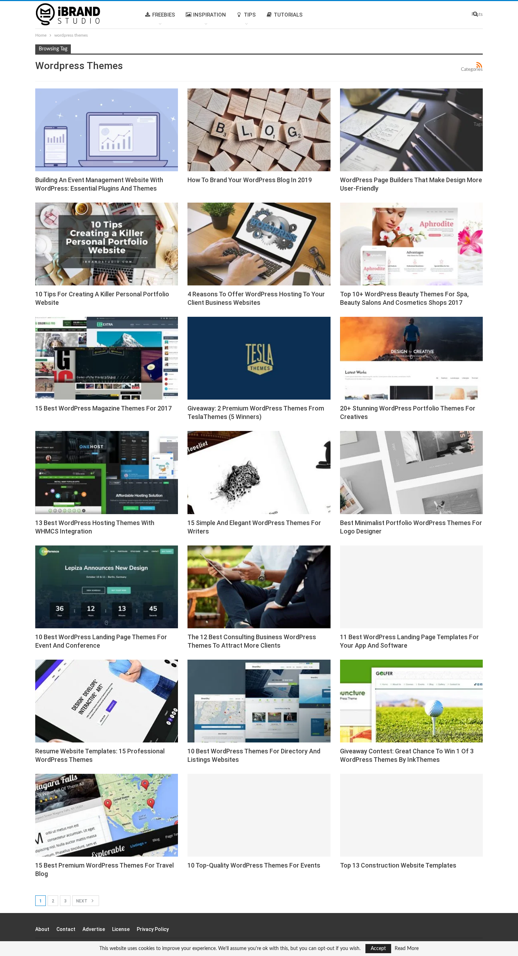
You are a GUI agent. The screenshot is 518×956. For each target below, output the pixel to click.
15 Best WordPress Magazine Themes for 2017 (103, 408)
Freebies (163, 15)
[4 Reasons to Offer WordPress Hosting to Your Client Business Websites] (258, 244)
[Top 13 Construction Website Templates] (411, 815)
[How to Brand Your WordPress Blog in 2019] (258, 129)
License (121, 929)
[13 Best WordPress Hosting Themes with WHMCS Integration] (106, 472)
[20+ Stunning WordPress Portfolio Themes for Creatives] (411, 358)
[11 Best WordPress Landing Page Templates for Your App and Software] (411, 586)
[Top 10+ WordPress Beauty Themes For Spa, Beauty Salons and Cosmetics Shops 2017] (411, 244)
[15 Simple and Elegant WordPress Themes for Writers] (258, 472)
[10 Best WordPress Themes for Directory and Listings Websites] (258, 701)
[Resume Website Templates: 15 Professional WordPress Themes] (106, 701)
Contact (65, 929)
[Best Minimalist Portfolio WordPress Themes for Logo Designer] (411, 472)
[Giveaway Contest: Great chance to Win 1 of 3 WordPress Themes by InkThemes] (411, 701)
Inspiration (209, 15)
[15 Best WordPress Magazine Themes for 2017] (106, 358)
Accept (378, 948)
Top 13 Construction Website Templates (398, 865)
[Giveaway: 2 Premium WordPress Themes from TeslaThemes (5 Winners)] (258, 358)
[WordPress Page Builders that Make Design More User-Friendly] (411, 129)
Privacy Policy (153, 929)
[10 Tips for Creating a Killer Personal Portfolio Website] (106, 244)
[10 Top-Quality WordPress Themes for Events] (258, 815)
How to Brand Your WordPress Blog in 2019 (249, 180)
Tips (250, 15)
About (42, 929)
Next (82, 901)
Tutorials (288, 15)
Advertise (93, 929)
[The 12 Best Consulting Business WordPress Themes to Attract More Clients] (258, 586)
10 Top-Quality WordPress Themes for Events (253, 865)
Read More (407, 948)
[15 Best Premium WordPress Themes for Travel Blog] (106, 815)
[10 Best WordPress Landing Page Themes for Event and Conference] (106, 586)
